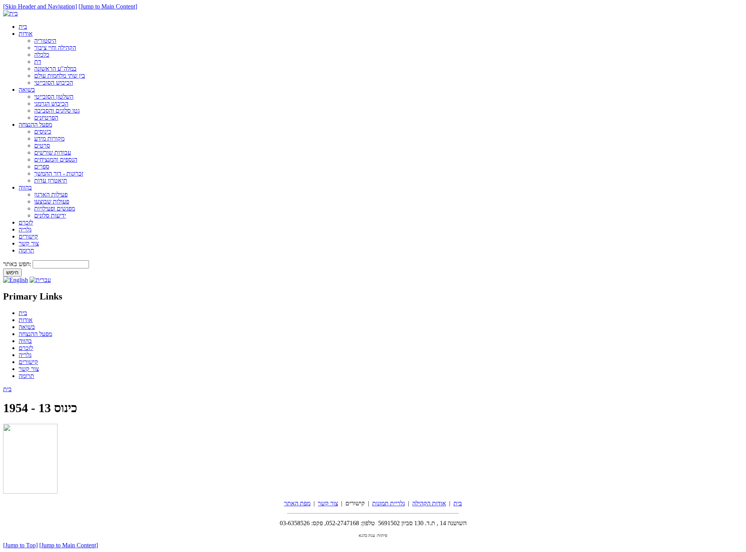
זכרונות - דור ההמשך (58, 173)
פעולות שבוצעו (51, 201)
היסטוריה (45, 40)
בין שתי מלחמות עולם (59, 75)
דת (37, 61)
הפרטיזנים (46, 117)
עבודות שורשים (52, 152)
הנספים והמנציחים (55, 159)
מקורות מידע (49, 138)
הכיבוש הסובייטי (53, 82)
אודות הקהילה (429, 503)
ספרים (41, 166)
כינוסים (42, 131)
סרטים (42, 145)
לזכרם (26, 222)
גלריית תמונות (388, 503)
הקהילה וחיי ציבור (55, 47)
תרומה (26, 250)
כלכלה (41, 54)
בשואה (27, 89)
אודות (26, 33)
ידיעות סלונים (50, 215)
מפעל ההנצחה (35, 124)
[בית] (10, 13)
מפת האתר (297, 503)
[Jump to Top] (20, 545)
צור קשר (29, 243)
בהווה (25, 187)
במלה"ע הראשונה (55, 68)
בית (23, 26)
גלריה (25, 229)
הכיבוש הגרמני (51, 103)
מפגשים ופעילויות (54, 208)
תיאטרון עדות (50, 180)
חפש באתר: (18, 264)
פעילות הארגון (51, 194)
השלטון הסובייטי (53, 96)
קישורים (28, 236)
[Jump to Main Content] (107, 6)
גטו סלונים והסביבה (57, 110)
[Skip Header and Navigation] (40, 6)
